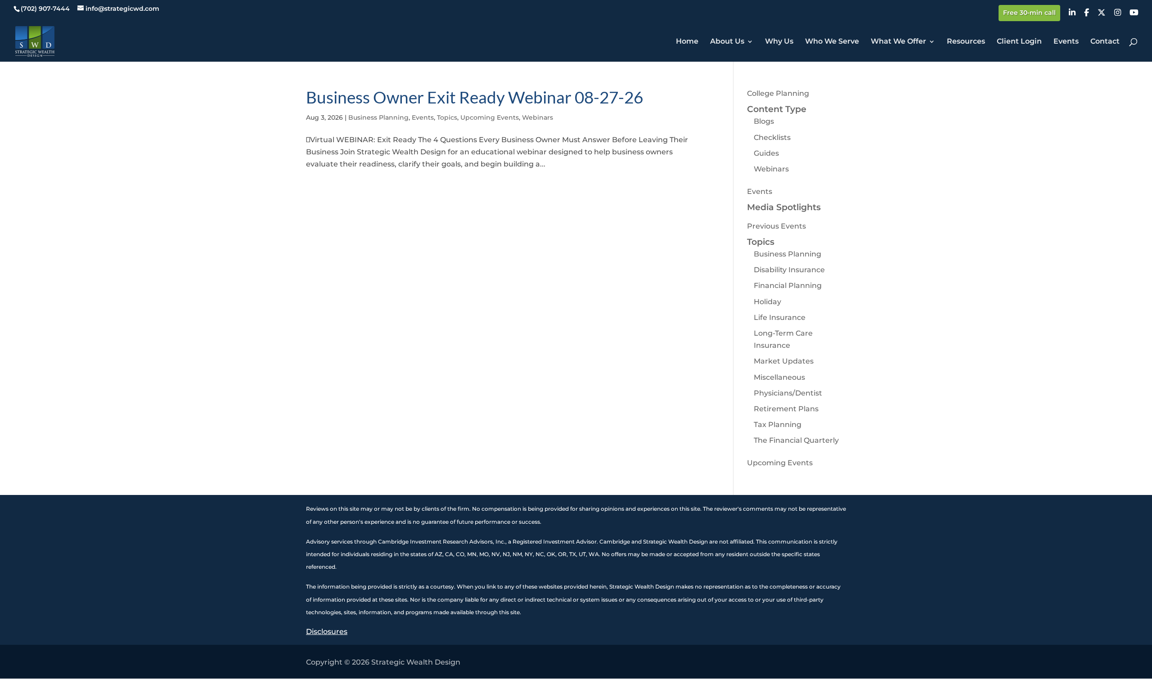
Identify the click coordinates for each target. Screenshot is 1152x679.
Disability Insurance (789, 269)
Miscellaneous (779, 377)
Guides (766, 153)
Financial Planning (788, 285)
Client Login (1019, 41)
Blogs (764, 121)
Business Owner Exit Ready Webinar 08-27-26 (474, 97)
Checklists (772, 137)
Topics (447, 117)
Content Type (776, 109)
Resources (966, 41)
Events (1066, 41)
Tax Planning (777, 424)
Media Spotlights (784, 207)
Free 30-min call (1029, 13)
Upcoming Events (489, 117)
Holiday (767, 301)
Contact (1105, 41)
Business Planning (378, 117)
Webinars (537, 117)
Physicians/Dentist (788, 393)
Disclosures (326, 631)
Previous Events (776, 226)
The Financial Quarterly (796, 440)
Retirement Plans (786, 409)
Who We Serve (832, 41)
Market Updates (784, 361)
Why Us (779, 41)
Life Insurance (780, 317)
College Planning (778, 93)
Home (687, 41)
